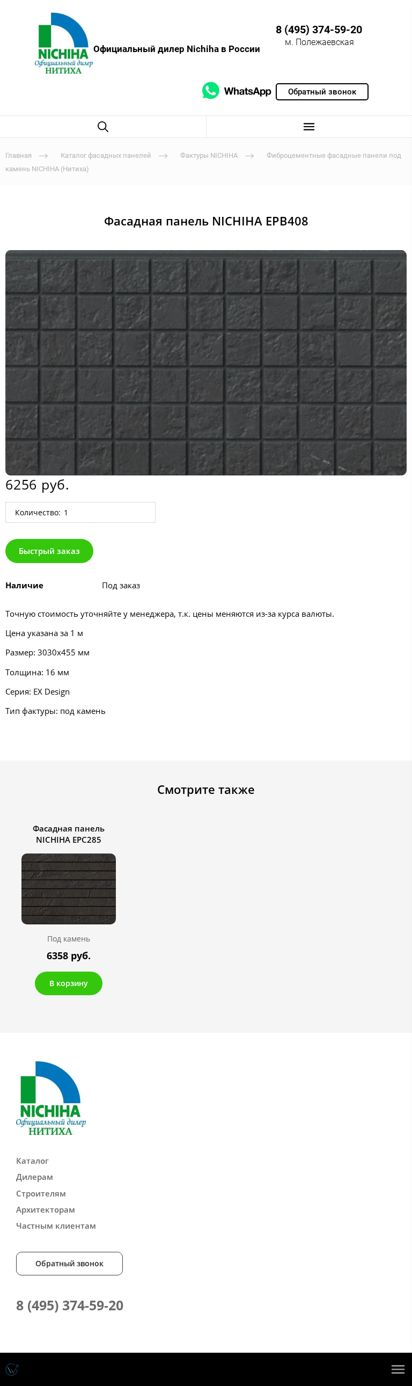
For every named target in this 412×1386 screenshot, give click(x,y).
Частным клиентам (56, 1225)
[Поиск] (103, 126)
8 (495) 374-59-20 (319, 29)
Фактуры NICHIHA (209, 155)
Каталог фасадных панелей (106, 155)
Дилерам (34, 1176)
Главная (18, 155)
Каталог (32, 1160)
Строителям (41, 1193)
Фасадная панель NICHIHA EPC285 (69, 834)
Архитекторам (45, 1209)
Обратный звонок (69, 1263)
